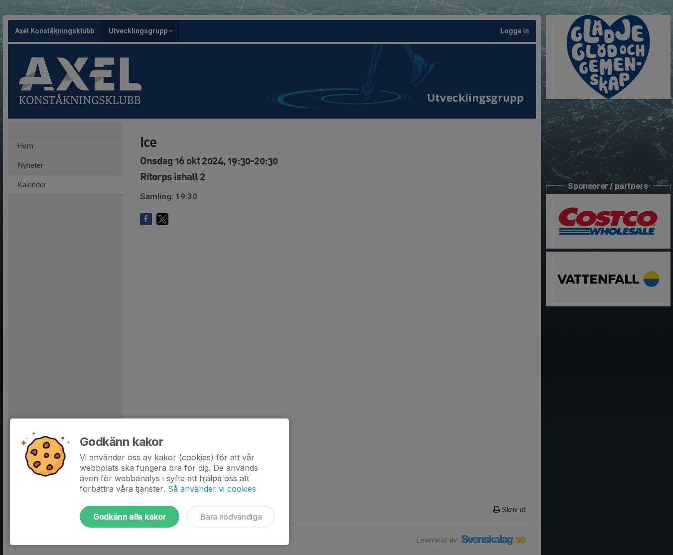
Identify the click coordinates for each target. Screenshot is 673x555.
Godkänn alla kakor (129, 517)
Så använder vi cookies (212, 489)
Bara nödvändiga (231, 517)
